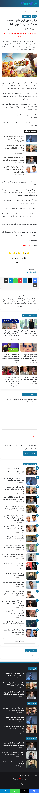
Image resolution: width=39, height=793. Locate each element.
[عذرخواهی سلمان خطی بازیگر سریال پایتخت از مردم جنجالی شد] (31, 548)
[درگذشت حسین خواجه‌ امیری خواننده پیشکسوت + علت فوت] (31, 538)
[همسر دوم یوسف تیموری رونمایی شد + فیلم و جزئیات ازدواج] (31, 138)
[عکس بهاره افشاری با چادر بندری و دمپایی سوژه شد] (28, 324)
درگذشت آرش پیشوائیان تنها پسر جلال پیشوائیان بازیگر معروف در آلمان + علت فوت (14, 169)
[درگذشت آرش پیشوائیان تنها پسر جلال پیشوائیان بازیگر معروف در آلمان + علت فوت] (31, 169)
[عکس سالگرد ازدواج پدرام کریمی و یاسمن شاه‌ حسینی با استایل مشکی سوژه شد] (31, 603)
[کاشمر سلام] (29, 4)
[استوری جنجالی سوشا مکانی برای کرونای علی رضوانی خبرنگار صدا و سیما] (10, 324)
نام (36, 428)
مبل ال (33, 655)
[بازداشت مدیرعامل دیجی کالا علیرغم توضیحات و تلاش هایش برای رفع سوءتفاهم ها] (10, 370)
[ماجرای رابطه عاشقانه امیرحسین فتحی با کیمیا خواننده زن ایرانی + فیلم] (31, 528)
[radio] (10, 253)
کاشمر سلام (19, 296)
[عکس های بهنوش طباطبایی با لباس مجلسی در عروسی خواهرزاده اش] (31, 160)
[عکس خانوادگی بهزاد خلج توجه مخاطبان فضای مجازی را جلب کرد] (31, 623)
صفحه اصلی (32, 12)
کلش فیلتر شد (31, 272)
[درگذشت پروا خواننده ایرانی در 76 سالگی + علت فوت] (31, 566)
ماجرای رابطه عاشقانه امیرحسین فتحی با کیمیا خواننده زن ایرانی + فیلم (14, 528)
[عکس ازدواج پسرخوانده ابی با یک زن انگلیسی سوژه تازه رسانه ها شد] (31, 509)
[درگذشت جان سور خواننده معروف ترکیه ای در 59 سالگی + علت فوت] (31, 594)
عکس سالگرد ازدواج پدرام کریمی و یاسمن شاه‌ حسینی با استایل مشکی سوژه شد (13, 603)
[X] (30, 280)
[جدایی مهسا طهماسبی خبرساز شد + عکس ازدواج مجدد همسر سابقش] (31, 557)
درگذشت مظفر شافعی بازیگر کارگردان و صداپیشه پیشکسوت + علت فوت (14, 613)
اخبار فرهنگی (26, 16)
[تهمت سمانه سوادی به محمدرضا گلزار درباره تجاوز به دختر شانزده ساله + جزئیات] (28, 347)
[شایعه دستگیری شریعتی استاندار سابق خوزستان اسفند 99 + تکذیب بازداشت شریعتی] (10, 347)
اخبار (26, 12)
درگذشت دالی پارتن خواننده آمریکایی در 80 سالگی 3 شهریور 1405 (14, 148)
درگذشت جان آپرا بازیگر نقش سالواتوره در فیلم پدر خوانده (29, 379)
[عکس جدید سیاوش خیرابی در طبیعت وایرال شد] (31, 576)
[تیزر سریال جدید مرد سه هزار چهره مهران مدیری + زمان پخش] (31, 471)
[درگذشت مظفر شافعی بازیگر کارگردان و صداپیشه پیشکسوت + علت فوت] (31, 613)
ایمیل (35, 436)
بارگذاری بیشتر (19, 641)
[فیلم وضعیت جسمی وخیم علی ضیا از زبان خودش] (31, 585)
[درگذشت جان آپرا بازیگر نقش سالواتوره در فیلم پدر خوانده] (28, 370)
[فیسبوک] (35, 280)
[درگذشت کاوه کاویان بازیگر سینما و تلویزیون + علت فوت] (31, 633)
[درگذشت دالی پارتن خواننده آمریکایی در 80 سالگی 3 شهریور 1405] (31, 148)
